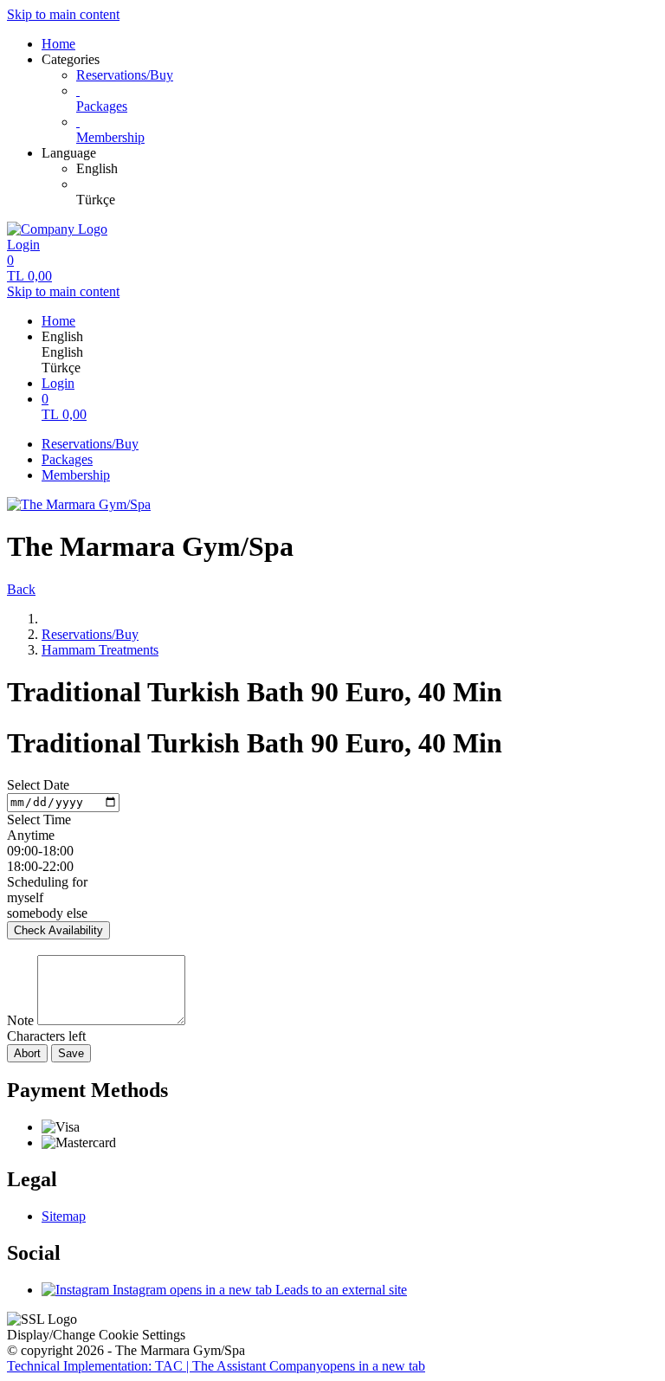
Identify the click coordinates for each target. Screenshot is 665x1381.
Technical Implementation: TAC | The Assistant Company (216, 1365)
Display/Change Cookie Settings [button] (96, 1334)
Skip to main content (63, 14)
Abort (27, 1053)
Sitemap (64, 1216)
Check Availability (58, 930)
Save (71, 1053)
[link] (367, 169)
